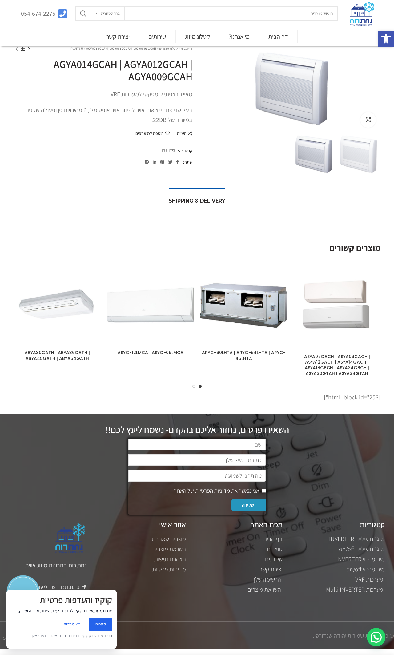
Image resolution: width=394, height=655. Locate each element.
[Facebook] (177, 162)
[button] (386, 39)
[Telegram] (147, 162)
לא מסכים (72, 624)
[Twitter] (170, 162)
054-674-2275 (38, 14)
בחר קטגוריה (110, 13)
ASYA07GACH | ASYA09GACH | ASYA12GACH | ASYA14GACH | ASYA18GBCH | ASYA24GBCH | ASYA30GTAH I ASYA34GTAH (337, 365)
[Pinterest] (162, 162)
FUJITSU (76, 48)
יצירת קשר (118, 37)
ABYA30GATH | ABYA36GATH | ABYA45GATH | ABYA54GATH (57, 355)
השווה (182, 133)
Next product (17, 49)
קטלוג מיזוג (197, 37)
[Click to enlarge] (368, 120)
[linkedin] (154, 162)
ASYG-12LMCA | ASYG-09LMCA (150, 352)
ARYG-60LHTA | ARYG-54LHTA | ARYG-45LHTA (244, 355)
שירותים (157, 37)
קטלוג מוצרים (168, 48)
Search (83, 13)
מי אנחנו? (239, 37)
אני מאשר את (216, 490)
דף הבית (278, 37)
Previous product (29, 49)
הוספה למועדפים (149, 133)
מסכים (100, 624)
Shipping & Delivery (197, 201)
